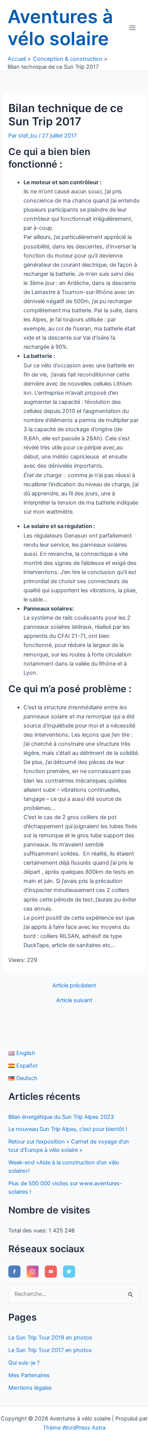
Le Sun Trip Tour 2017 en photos (50, 1350)
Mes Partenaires (29, 1375)
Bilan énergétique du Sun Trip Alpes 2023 (61, 1117)
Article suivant (74, 1000)
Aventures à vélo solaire (60, 27)
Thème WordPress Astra (74, 1427)
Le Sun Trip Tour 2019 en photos (50, 1337)
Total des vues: (28, 1230)
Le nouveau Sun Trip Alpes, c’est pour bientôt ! (67, 1129)
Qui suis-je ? (23, 1362)
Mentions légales (30, 1387)
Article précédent (74, 986)
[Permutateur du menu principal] (132, 28)
